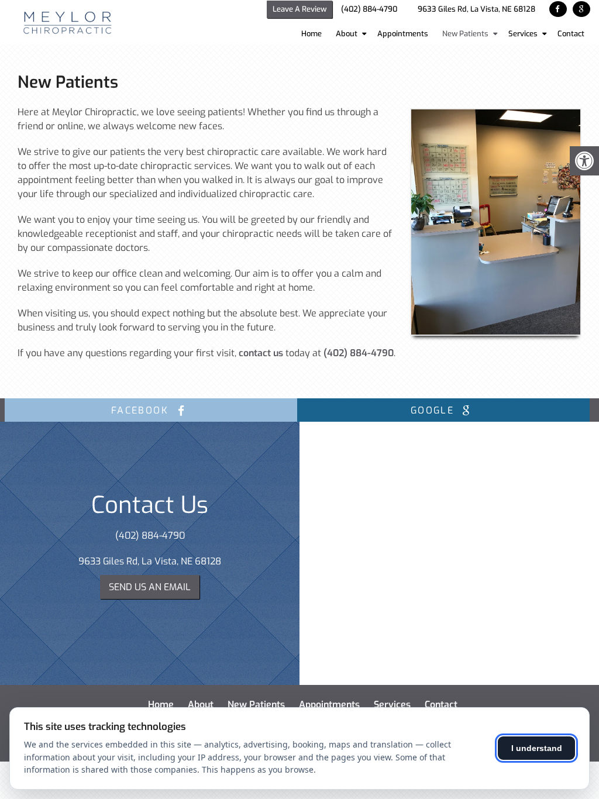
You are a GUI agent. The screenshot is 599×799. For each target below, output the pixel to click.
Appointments (402, 34)
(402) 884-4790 (369, 9)
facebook (142, 410)
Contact (570, 34)
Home (311, 34)
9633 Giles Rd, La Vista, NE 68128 (476, 9)
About (346, 34)
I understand (536, 748)
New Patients (465, 34)
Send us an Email (150, 587)
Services (523, 34)
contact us (261, 353)
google (434, 410)
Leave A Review (299, 9)
